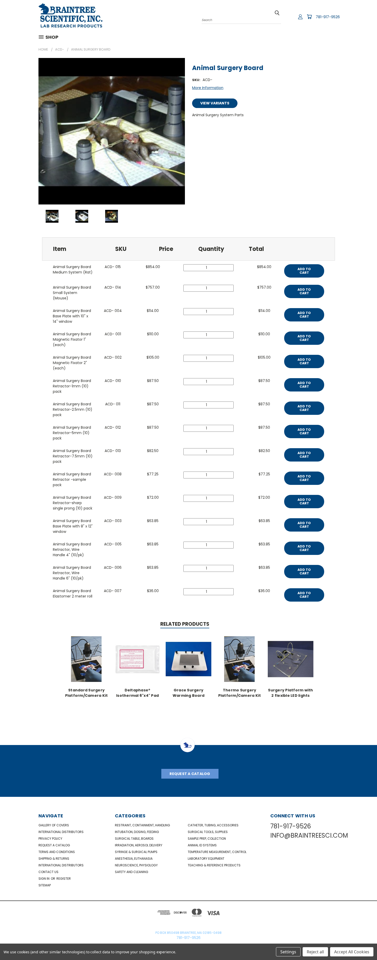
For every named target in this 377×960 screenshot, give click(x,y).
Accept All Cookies (351, 952)
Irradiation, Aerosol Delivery (138, 845)
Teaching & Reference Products (214, 865)
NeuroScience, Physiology (136, 865)
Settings (288, 952)
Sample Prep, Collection (207, 838)
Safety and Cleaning (131, 872)
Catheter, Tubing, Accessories (213, 825)
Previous (363, 944)
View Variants (214, 103)
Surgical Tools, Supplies (208, 832)
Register (63, 878)
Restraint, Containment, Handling (142, 825)
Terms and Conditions (56, 852)
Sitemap (44, 885)
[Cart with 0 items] (309, 16)
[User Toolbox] (300, 16)
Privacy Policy (50, 838)
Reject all (315, 952)
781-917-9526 (328, 16)
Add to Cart (304, 271)
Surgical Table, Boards (134, 838)
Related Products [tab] (184, 624)
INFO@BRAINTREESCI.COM (309, 835)
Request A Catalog (190, 773)
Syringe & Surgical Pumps (136, 852)
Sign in (44, 878)
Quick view (86, 658)
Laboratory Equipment (206, 858)
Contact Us (48, 872)
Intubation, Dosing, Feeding (137, 832)
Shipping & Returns (53, 858)
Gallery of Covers (53, 825)
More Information (207, 87)
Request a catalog (54, 845)
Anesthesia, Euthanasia (134, 858)
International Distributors (61, 832)
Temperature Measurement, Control (217, 852)
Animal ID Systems (202, 845)
